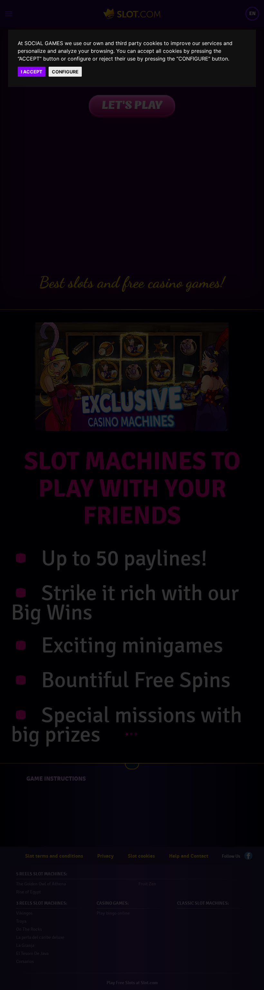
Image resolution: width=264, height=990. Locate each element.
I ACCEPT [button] (31, 71)
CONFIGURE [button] (65, 71)
